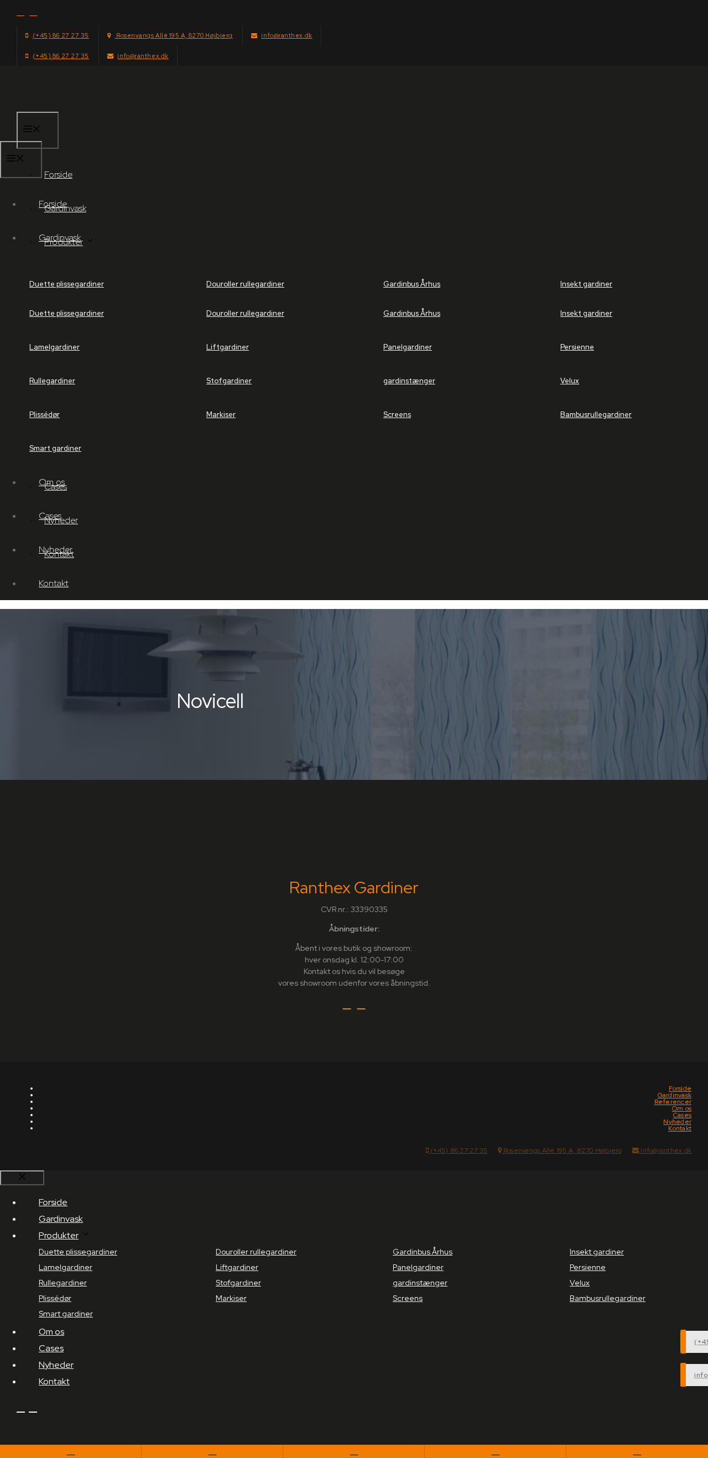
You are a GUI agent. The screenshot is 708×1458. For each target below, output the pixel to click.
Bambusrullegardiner (596, 414)
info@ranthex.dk (286, 35)
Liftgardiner (227, 347)
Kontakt (54, 583)
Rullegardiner (52, 381)
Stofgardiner (229, 381)
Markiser (221, 414)
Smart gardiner (55, 448)
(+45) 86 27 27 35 (61, 35)
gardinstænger (409, 381)
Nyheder (55, 549)
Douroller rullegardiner (245, 284)
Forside (58, 174)
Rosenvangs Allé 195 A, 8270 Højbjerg (173, 35)
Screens (397, 414)
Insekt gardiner (586, 284)
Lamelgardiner (54, 347)
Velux (569, 381)
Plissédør (44, 414)
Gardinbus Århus (411, 284)
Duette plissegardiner (66, 284)
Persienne (577, 347)
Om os (52, 482)
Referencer (672, 1101)
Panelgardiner (407, 347)
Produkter (59, 1235)
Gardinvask (60, 237)
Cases (50, 516)
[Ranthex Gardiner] (44, 134)
